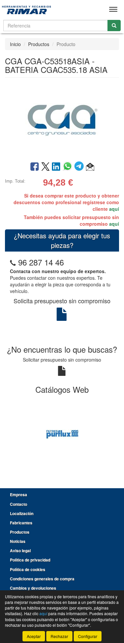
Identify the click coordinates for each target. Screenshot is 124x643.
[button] (90, 167)
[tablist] (62, 433)
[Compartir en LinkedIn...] (56, 167)
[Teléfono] (13, 262)
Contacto (18, 504)
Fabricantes (21, 523)
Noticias (17, 541)
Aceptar (34, 636)
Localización (21, 513)
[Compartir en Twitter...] (45, 167)
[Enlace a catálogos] (62, 433)
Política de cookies (27, 569)
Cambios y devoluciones (33, 588)
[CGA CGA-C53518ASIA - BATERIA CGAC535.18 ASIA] (62, 119)
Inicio (15, 44)
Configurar (87, 636)
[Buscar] (114, 25)
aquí (114, 208)
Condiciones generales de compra (42, 579)
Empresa (18, 494)
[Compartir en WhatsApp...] (68, 167)
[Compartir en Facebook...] (34, 167)
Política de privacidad (30, 560)
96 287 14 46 (41, 262)
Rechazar (59, 636)
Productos (38, 44)
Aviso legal (20, 551)
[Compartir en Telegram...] (80, 167)
